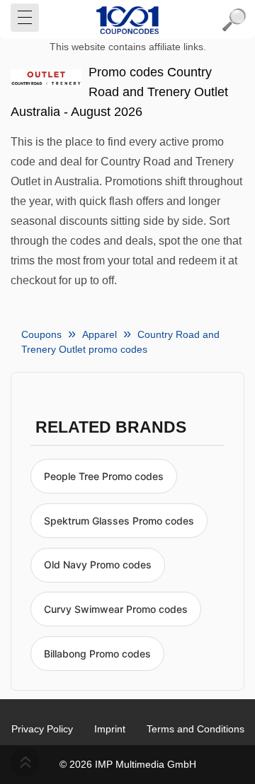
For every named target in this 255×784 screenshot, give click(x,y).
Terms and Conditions (195, 729)
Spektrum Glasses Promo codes (119, 521)
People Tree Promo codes (104, 476)
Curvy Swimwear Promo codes (116, 609)
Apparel (99, 334)
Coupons (41, 334)
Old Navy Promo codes (98, 564)
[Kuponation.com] (127, 20)
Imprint (109, 729)
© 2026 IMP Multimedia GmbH (128, 764)
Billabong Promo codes (97, 654)
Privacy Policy (42, 729)
